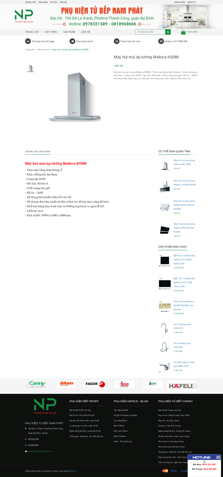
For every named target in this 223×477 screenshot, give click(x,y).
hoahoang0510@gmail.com (40, 451)
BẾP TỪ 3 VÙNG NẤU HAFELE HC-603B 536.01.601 (184, 259)
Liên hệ (85, 32)
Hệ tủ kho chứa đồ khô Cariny (171, 447)
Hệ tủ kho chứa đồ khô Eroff (82, 415)
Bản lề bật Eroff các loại (80, 410)
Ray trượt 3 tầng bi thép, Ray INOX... (174, 415)
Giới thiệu (51, 32)
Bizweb (73, 471)
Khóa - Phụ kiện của (123, 441)
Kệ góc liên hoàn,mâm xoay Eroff (84, 420)
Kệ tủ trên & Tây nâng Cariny (171, 441)
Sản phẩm (43, 2)
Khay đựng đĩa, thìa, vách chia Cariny (175, 457)
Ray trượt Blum (121, 431)
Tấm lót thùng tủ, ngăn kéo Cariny (173, 462)
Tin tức (53, 2)
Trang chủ (32, 32)
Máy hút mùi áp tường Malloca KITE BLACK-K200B (184, 228)
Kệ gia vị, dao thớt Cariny (169, 426)
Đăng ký (192, 2)
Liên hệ (63, 2)
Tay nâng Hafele (121, 410)
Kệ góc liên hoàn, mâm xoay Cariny (174, 436)
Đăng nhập (179, 2)
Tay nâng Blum (120, 420)
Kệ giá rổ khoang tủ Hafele (125, 415)
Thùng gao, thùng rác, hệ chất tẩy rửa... (87, 436)
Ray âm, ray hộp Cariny (168, 420)
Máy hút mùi (43, 49)
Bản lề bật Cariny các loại (169, 410)
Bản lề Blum (119, 426)
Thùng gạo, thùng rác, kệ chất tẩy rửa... (175, 452)
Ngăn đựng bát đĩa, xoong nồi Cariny (174, 431)
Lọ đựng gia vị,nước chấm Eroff (83, 426)
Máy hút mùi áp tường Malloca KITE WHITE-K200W (184, 205)
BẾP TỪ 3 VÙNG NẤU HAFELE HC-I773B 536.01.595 (184, 282)
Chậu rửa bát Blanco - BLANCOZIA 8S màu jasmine (184, 305)
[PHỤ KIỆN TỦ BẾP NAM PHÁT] (45, 406)
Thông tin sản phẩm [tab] (37, 151)
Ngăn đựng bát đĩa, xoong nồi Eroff (84, 431)
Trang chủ (30, 2)
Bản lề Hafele (120, 436)
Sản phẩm (69, 32)
